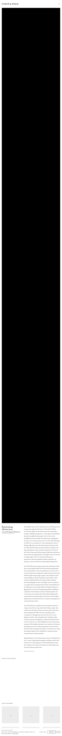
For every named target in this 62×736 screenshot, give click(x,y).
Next (56, 679)
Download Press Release (29, 651)
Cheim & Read (10, 4)
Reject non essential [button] (51, 732)
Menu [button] (59, 4)
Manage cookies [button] (42, 731)
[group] (31, 679)
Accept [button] (58, 731)
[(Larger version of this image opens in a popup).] (31, 679)
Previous (6, 679)
